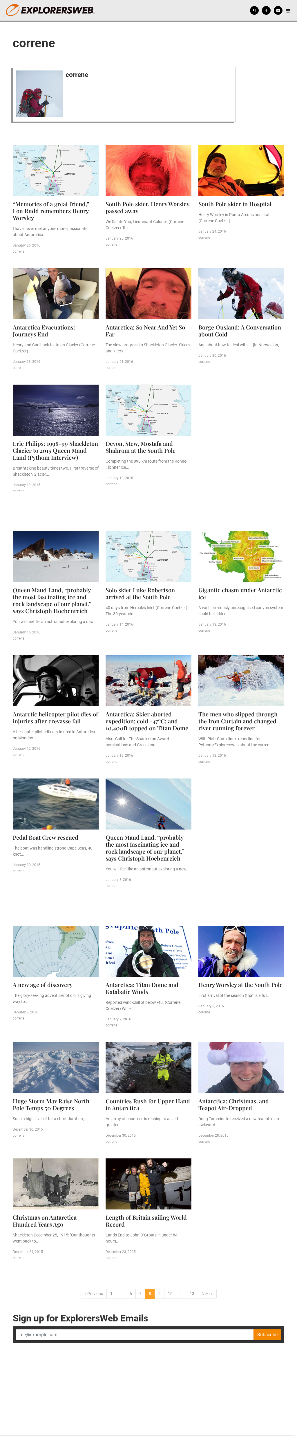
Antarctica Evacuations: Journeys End (44, 330)
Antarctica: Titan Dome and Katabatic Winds (142, 988)
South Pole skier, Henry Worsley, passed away (148, 207)
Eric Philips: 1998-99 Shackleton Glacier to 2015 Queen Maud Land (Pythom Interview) (55, 450)
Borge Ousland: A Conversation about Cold (239, 330)
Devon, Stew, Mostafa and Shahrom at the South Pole (140, 446)
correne (77, 74)
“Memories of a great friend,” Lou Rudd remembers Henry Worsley (51, 211)
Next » (207, 1293)
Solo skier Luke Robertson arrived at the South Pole (140, 593)
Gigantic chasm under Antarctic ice (240, 593)
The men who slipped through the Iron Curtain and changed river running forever (238, 721)
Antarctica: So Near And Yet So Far (145, 330)
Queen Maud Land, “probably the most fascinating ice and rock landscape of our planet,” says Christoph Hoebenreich (52, 600)
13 (192, 1293)
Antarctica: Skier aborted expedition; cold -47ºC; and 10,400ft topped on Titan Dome (147, 721)
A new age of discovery (43, 984)
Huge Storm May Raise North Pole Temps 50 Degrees (51, 1104)
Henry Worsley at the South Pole (240, 984)
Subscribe (267, 1334)
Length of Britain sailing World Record (146, 1220)
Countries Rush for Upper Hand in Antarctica (148, 1104)
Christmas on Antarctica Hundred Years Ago (45, 1220)
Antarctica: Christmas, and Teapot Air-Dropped (233, 1104)
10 (170, 1293)
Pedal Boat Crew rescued (45, 837)
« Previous (93, 1293)
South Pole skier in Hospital (234, 204)
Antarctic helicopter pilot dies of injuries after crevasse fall (55, 717)
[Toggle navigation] (288, 10)
